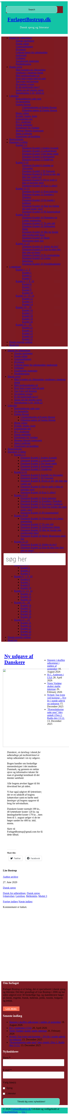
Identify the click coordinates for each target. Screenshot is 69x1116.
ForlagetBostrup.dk (29, 19)
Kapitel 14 (27, 304)
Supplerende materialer (27, 61)
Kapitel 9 (26, 290)
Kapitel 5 (26, 278)
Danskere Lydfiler (18, 142)
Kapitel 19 (27, 319)
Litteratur (14, 95)
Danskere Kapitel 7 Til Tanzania (38, 171)
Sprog (9, 1088)
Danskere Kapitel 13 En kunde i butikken (42, 504)
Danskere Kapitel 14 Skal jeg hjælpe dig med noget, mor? (40, 207)
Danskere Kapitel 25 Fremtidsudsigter (41, 264)
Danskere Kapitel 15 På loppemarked (41, 211)
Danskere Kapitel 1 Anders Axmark (40, 148)
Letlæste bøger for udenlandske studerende (35, 365)
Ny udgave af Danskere (18, 659)
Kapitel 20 (27, 321)
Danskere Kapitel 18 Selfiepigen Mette (40, 527)
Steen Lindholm (24, 133)
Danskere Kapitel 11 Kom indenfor (40, 191)
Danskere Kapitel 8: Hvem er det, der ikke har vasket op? (41, 175)
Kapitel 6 (26, 284)
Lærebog (20, 896)
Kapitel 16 (27, 310)
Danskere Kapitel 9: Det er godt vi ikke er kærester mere (39, 181)
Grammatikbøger (24, 46)
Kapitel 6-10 (22, 162)
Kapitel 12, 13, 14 (25, 295)
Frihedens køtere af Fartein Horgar (39, 110)
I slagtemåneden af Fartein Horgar (39, 107)
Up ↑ (24, 1112)
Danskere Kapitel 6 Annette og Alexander (42, 475)
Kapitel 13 (27, 301)
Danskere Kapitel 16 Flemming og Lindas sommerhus (39, 219)
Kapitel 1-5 (21, 145)
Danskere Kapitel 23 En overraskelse (41, 255)
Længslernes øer (24, 119)
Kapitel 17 (27, 313)
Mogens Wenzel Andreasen (29, 130)
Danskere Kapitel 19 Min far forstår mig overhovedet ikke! (40, 233)
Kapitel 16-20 (23, 214)
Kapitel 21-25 (23, 243)
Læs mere (11, 1009)
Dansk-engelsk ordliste (20, 342)
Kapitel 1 (26, 272)
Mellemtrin (31, 896)
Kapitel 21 (27, 327)
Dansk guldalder (24, 124)
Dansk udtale (22, 43)
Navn (6, 1057)
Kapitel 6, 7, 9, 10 (25, 281)
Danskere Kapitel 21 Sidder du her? (40, 246)
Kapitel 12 (27, 298)
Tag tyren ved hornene (27, 81)
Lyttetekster (15, 266)
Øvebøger (21, 49)
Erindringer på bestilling (28, 136)
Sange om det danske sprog (29, 90)
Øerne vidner (22, 113)
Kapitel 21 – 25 (23, 324)
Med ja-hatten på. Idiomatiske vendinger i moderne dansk (31, 71)
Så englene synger (25, 84)
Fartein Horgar (23, 104)
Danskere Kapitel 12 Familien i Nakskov (41, 501)
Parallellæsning (23, 64)
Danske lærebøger (25, 40)
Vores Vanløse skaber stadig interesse (54, 686)
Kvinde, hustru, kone (26, 116)
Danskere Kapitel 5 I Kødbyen (37, 159)
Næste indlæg (25, 901)
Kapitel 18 (27, 316)
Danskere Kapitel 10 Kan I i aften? (39, 185)
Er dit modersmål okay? (28, 87)
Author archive (10, 876)
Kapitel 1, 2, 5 (23, 269)
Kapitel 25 (27, 339)
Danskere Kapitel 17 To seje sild (38, 223)
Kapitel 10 (27, 292)
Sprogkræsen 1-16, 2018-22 (30, 93)
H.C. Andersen (23, 122)
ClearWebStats (10, 1112)
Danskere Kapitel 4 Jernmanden (38, 156)
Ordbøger (21, 58)
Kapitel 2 (26, 275)
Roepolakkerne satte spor (28, 98)
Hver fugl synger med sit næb (31, 78)
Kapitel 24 (27, 336)
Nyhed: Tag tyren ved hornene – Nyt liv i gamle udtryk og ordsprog (56, 699)
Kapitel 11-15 (23, 188)
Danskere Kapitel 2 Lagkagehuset (39, 151)
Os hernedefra (23, 101)
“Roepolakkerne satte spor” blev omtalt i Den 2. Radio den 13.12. (56, 713)
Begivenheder (16, 139)
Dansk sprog (15, 67)
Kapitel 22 (27, 330)
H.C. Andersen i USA (20, 1028)
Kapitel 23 (27, 333)
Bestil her (14, 345)
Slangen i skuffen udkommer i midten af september (56, 664)
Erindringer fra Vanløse (27, 127)
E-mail (7, 1070)
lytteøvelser (8, 896)
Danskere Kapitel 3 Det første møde (40, 153)
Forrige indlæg (10, 901)
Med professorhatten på (27, 75)
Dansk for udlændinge (20, 38)
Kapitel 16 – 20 (23, 307)
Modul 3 (42, 896)
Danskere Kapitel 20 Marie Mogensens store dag (36, 239)
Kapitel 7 (26, 287)
